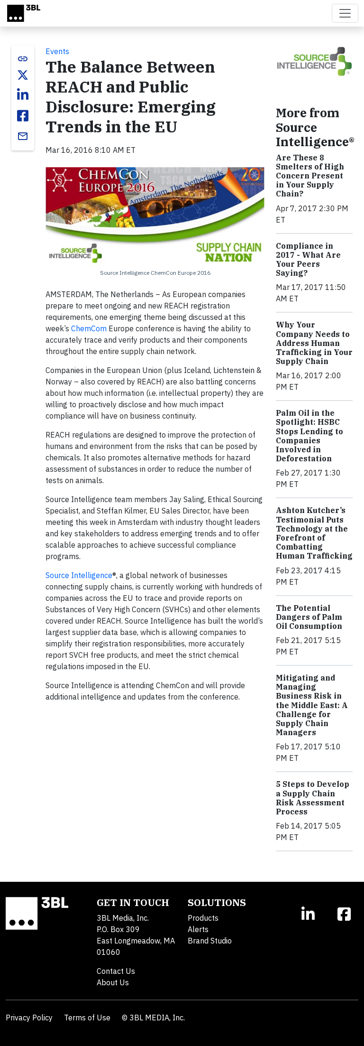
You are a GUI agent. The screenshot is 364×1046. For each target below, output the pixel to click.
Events (57, 51)
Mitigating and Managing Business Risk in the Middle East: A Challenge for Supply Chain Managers (312, 705)
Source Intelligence (79, 575)
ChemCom (89, 328)
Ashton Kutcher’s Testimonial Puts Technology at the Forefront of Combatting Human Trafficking (314, 532)
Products (203, 918)
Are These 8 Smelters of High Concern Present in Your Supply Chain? (310, 176)
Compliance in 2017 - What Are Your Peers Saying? (308, 259)
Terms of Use (87, 1017)
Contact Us (116, 971)
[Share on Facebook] (22, 115)
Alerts (198, 929)
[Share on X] (22, 75)
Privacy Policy (29, 1017)
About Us (113, 982)
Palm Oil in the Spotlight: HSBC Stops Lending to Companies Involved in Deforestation (309, 435)
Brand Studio (210, 940)
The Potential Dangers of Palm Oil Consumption (309, 617)
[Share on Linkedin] (22, 95)
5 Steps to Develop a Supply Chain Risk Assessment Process (312, 797)
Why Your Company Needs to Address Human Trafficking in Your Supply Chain (314, 343)
